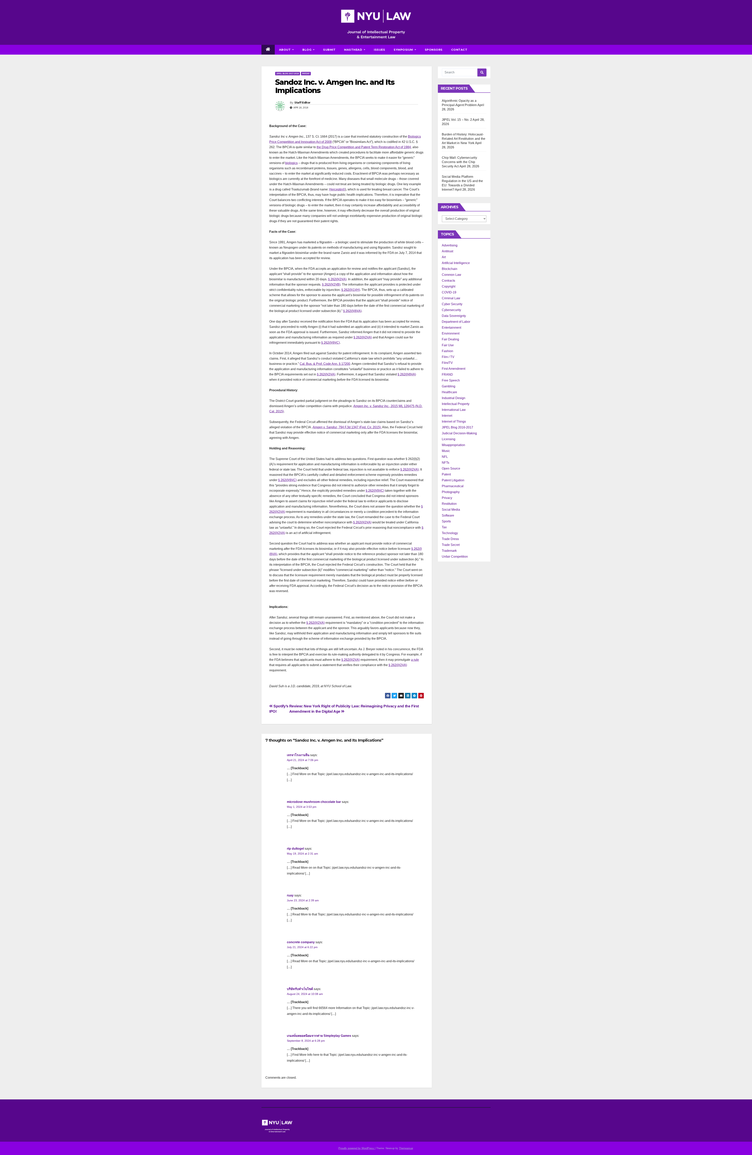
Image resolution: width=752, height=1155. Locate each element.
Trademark (449, 550)
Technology (450, 533)
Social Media (451, 509)
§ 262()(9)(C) (330, 342)
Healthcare (449, 392)
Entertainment (451, 327)
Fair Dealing (450, 339)
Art (444, 257)
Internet (447, 415)
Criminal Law (451, 298)
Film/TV (447, 362)
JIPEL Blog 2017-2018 (287, 73)
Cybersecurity (451, 310)
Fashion (447, 351)
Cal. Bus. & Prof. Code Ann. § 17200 (325, 363)
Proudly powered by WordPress (356, 1148)
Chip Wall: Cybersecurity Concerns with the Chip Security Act (459, 162)
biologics (291, 163)
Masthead (353, 49)
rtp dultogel (295, 848)
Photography (451, 492)
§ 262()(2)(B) (331, 284)
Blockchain (449, 268)
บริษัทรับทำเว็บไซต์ (300, 989)
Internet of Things (454, 421)
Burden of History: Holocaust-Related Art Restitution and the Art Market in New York (463, 139)
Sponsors (434, 49)
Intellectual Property (455, 404)
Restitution (449, 503)
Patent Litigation (453, 480)
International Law (454, 409)
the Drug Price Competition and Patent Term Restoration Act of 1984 (364, 147)
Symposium (404, 49)
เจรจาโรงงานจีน (298, 755)
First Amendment (453, 368)
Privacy (447, 498)
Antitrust (447, 251)
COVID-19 (449, 292)
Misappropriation (453, 445)
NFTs (445, 462)
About (285, 49)
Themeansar (406, 1148)
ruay (290, 895)
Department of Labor (456, 321)
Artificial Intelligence (456, 263)
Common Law (451, 274)
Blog (307, 49)
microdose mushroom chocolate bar (314, 801)
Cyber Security (452, 304)
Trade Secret (451, 544)
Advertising (449, 245)
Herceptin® (337, 189)
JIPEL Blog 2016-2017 (457, 427)
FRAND (447, 374)
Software (448, 515)
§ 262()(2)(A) (337, 279)
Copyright (448, 286)
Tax (444, 527)
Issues (379, 49)
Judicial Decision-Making (459, 433)
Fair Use (448, 345)
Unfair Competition (455, 556)
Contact (459, 49)
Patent (306, 73)
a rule (415, 659)
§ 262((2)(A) (409, 469)
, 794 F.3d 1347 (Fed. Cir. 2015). (347, 427)
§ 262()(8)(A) (352, 311)
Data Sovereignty (454, 315)
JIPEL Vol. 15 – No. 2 (457, 119)
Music (446, 451)
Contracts (448, 280)
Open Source (451, 468)
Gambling (448, 386)
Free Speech (451, 380)
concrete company (301, 942)
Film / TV (448, 357)
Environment (450, 333)
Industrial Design (453, 398)
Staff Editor (302, 102)
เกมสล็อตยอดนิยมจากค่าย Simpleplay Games (319, 1035)
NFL (445, 456)
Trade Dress (450, 539)
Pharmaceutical (453, 486)
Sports (446, 521)
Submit (329, 49)
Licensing (448, 439)
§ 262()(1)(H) (350, 289)
